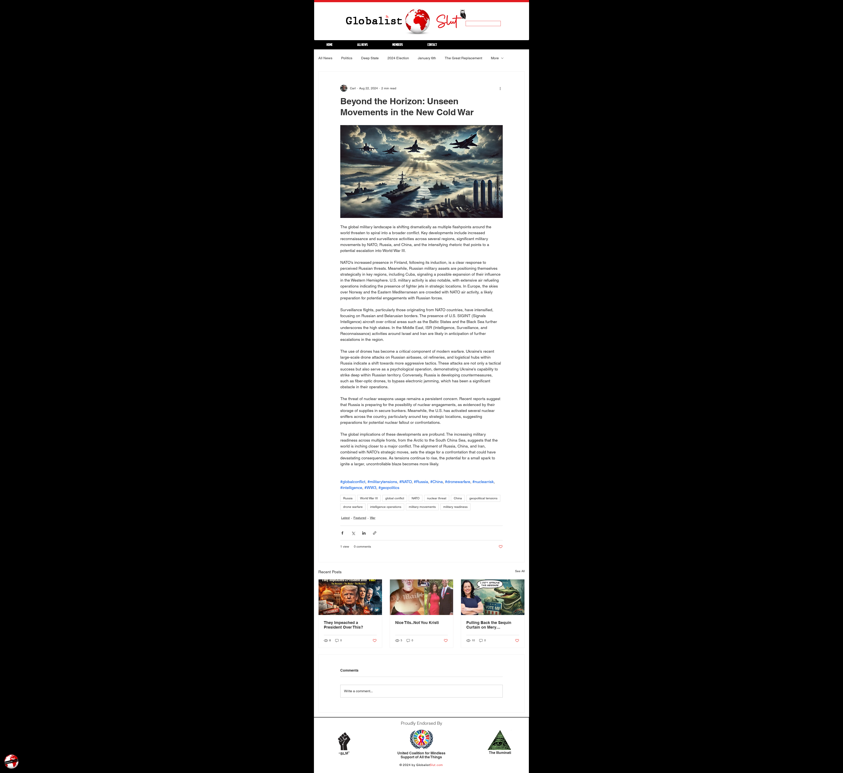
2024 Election (398, 58)
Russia (348, 498)
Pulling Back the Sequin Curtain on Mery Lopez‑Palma (488, 624)
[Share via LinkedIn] (364, 533)
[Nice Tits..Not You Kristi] (421, 597)
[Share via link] (375, 533)
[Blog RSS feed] (387, 16)
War (372, 518)
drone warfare (353, 507)
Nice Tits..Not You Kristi (417, 622)
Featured (359, 518)
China (458, 498)
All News (325, 58)
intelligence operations (385, 507)
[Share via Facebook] (342, 533)
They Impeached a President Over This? (343, 624)
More (495, 58)
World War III (369, 498)
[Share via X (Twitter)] (353, 533)
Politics (346, 58)
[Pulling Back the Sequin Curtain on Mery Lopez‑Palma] (492, 597)
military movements (422, 507)
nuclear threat (436, 498)
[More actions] (500, 88)
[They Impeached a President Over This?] (350, 597)
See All (520, 571)
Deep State (370, 58)
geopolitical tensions (483, 498)
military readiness (455, 507)
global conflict (394, 498)
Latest (345, 518)
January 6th (427, 58)
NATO (416, 498)
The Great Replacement (463, 58)
